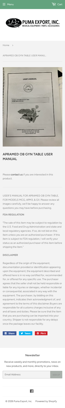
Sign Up (56, 374)
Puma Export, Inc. (23, 401)
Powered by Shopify (46, 401)
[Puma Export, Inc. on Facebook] (32, 391)
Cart (59, 4)
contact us (17, 174)
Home (6, 45)
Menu (10, 4)
